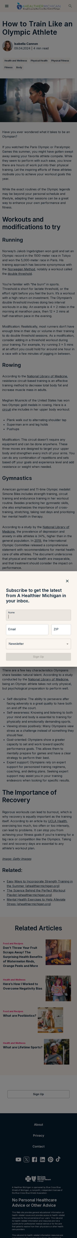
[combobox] (38, 644)
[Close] (67, 581)
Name (11, 612)
